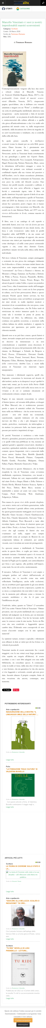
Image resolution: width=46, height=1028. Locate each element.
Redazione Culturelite (18, 752)
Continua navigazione (23, 1020)
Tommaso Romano (18, 34)
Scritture (14, 29)
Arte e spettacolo (12, 709)
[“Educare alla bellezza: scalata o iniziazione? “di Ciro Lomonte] (23, 926)
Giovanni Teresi (16, 881)
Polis (8, 767)
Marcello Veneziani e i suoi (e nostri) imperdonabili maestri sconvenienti (22, 23)
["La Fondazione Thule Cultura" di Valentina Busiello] (23, 797)
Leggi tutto (10, 760)
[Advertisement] (21, 833)
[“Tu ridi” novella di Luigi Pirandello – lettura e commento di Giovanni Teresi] (23, 986)
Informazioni (23, 1025)
